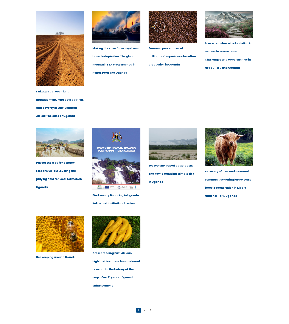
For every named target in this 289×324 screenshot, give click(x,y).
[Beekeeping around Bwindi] (60, 234)
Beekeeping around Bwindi (55, 257)
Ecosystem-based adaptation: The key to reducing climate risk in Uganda (171, 174)
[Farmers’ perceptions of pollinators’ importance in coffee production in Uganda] (173, 27)
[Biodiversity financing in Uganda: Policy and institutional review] (116, 159)
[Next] (150, 310)
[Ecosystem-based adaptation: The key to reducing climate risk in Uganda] (173, 144)
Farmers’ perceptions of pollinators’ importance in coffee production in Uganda (172, 56)
